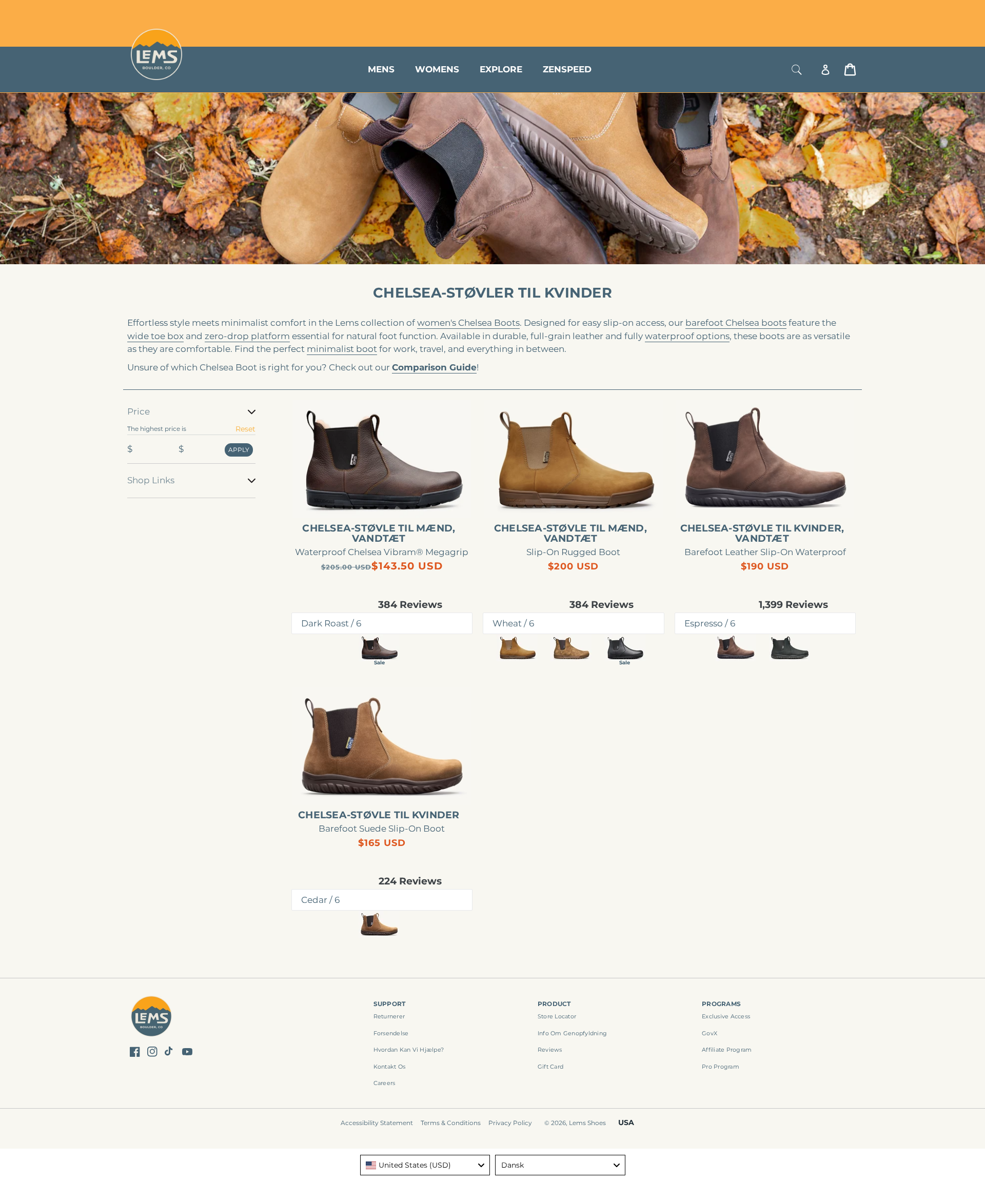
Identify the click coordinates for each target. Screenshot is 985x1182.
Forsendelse (391, 1033)
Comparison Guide (434, 367)
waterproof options (687, 336)
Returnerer (389, 1016)
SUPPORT (389, 1004)
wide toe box (155, 336)
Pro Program (720, 1066)
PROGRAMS (721, 1004)
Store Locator (787, 11)
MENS (381, 69)
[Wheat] (517, 647)
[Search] (796, 69)
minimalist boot (342, 349)
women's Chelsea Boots (468, 323)
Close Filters (150, 399)
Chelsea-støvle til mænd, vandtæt (378, 533)
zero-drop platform (247, 336)
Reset (245, 429)
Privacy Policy (510, 1123)
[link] (382, 459)
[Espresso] (735, 647)
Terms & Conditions (451, 1123)
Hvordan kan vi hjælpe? (408, 1049)
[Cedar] (379, 924)
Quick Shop (387, 501)
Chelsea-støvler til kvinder (492, 292)
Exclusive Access (726, 1016)
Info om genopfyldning (572, 1033)
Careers (384, 1083)
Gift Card (550, 1066)
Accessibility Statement (377, 1123)
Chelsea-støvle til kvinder (379, 815)
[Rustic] (571, 647)
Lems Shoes (587, 1123)
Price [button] (138, 411)
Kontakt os (389, 1066)
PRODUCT (554, 1004)
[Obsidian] (789, 647)
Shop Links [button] (150, 480)
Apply (238, 450)
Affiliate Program (727, 1049)
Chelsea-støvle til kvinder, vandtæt (762, 533)
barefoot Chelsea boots (735, 323)
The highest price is (156, 428)
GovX (709, 1033)
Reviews (550, 1049)
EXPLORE (501, 69)
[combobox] (425, 1165)
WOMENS (437, 69)
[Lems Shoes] (151, 1017)
